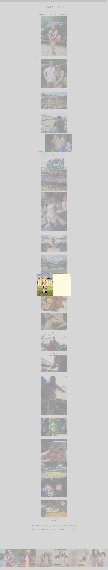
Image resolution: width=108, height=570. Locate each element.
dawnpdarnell (19, 558)
